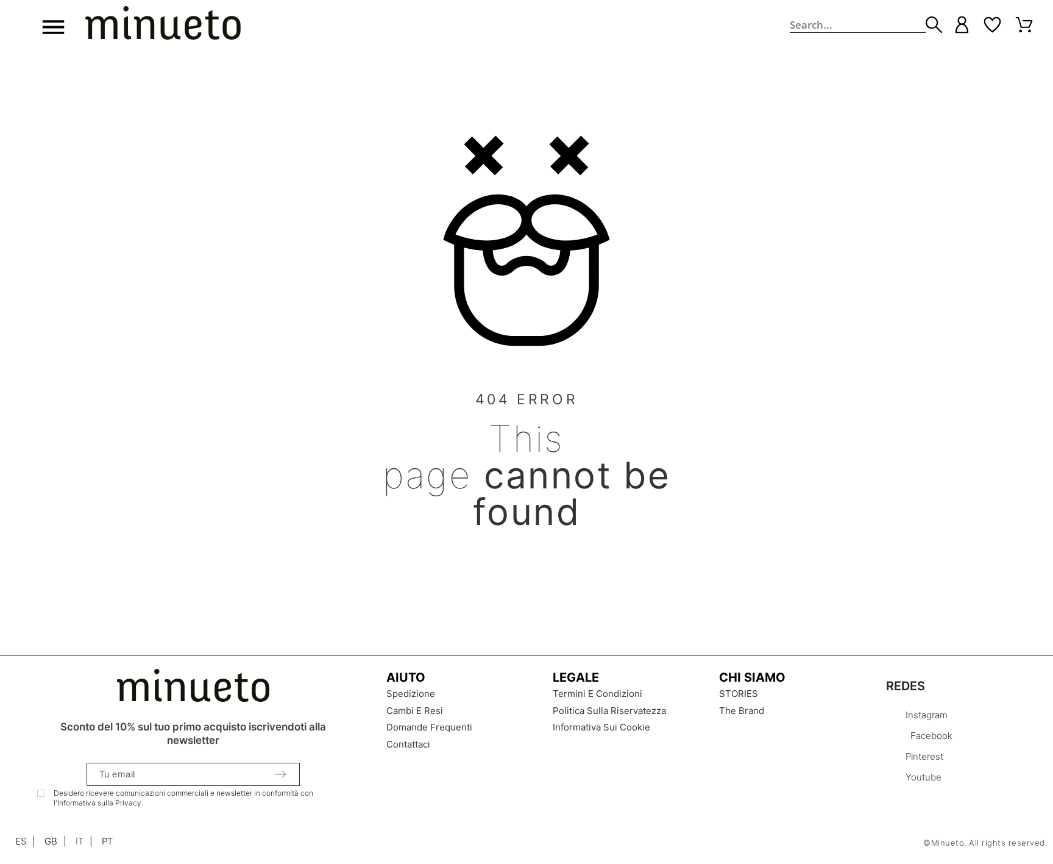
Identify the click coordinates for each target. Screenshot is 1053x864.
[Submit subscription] (280, 774)
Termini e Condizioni (597, 693)
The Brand (741, 710)
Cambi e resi (414, 710)
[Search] (934, 24)
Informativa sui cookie (601, 727)
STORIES (738, 693)
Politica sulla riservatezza (609, 710)
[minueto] (163, 25)
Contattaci (408, 744)
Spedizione (410, 693)
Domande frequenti (429, 727)
